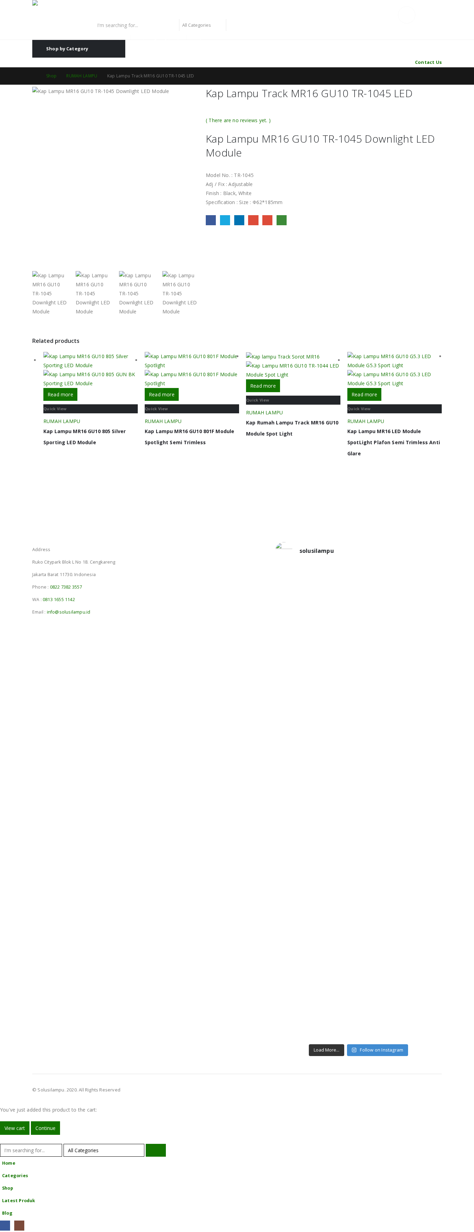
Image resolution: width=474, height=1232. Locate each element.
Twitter (225, 220)
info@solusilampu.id (69, 612)
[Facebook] (5, 1226)
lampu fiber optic (108, 37)
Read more (60, 394)
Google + (253, 220)
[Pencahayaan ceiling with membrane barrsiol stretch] (294, 613)
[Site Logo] (75, 9)
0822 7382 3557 (66, 587)
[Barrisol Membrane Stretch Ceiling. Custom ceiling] (337, 613)
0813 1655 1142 (59, 599)
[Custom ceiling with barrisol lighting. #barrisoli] (337, 818)
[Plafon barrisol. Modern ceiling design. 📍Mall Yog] (294, 725)
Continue (45, 1128)
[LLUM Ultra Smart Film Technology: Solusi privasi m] (379, 988)
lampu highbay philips (159, 37)
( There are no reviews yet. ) (238, 120)
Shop (7, 1188)
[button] (4, 1139)
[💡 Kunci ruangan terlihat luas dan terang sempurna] (379, 841)
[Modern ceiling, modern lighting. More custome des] (294, 822)
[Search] (234, 25)
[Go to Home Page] (34, 76)
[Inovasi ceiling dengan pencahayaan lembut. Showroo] (422, 729)
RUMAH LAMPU (61, 421)
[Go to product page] (90, 370)
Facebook (211, 220)
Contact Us (428, 62)
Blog (7, 1213)
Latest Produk (18, 1201)
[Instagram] (19, 1226)
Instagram (51, 540)
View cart (15, 1128)
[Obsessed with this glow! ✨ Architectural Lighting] (422, 975)
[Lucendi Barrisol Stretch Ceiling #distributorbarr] (337, 975)
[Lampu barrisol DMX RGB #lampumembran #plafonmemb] (379, 711)
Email (267, 220)
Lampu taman (206, 37)
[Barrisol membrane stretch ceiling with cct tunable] (379, 622)
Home (8, 1163)
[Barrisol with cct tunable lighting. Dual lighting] (337, 720)
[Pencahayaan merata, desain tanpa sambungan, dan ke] (422, 859)
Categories (15, 1176)
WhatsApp (282, 220)
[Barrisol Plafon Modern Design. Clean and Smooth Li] (422, 613)
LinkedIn (239, 220)
